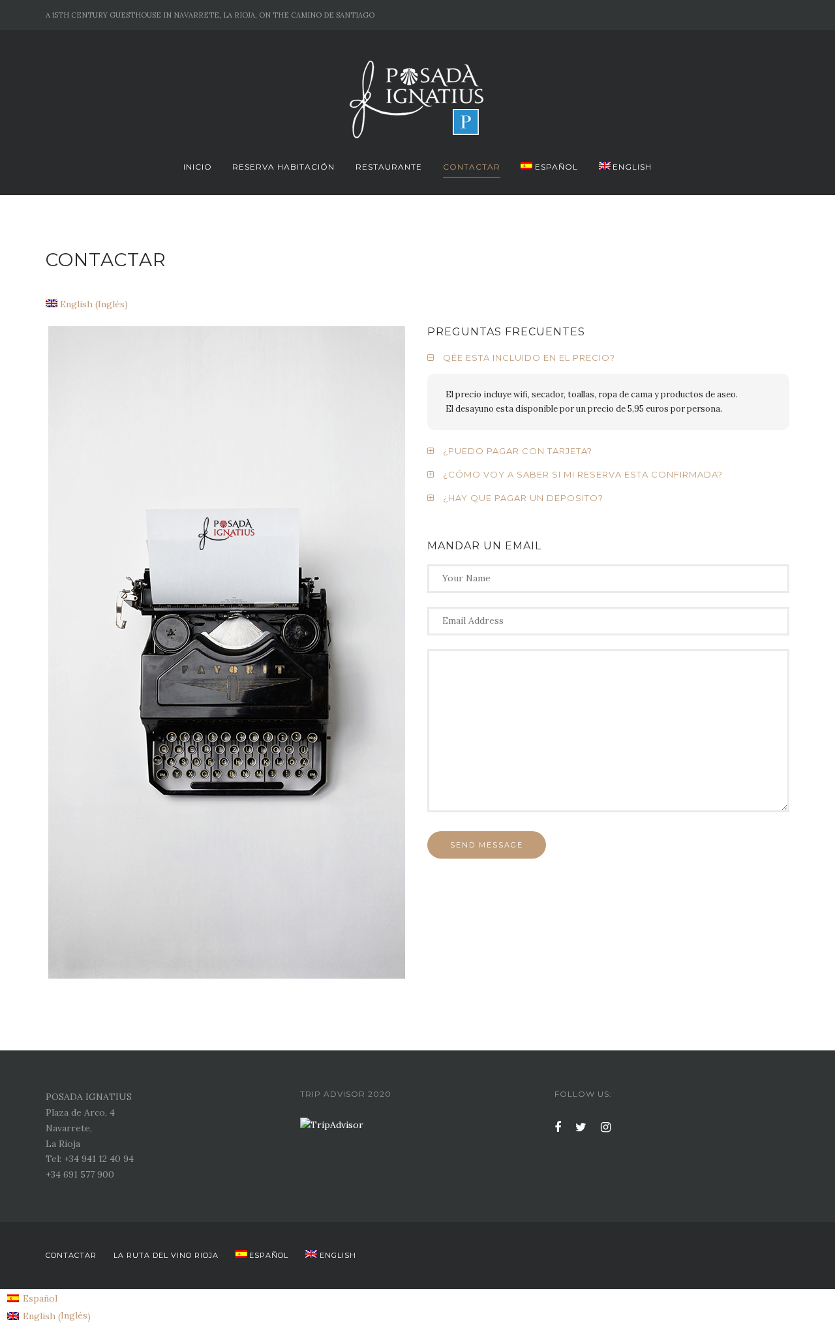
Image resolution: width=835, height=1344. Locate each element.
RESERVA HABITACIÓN (283, 167)
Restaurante (389, 167)
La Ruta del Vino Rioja (166, 1255)
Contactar (471, 167)
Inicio (197, 167)
